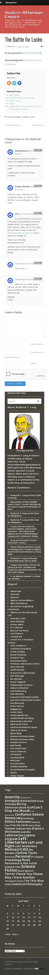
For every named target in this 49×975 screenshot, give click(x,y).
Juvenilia (26, 831)
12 (23, 917)
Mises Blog (15, 733)
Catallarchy (16, 636)
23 (7, 925)
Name (37, 344)
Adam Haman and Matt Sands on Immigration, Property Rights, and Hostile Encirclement (24, 549)
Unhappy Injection (13, 125)
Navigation (11, 2)
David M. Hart (17, 657)
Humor (10, 828)
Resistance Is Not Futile (21, 863)
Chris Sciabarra (18, 645)
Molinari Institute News (22, 736)
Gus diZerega (17, 675)
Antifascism (25, 797)
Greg (12, 540)
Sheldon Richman (18, 766)
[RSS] (9, 83)
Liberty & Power (31, 53)
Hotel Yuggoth (18, 681)
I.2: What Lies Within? (24, 577)
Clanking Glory (38, 125)
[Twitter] (14, 83)
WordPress (18, 968)
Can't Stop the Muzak (23, 809)
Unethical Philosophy (26, 884)
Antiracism (28, 801)
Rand (26, 860)
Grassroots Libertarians (22, 672)
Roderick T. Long (18, 495)
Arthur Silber (17, 624)
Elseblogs (28, 818)
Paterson (10, 856)
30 (7, 928)
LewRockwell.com (19, 715)
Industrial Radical (19, 687)
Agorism (14, 597)
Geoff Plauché (17, 669)
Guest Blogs (34, 825)
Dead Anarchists (18, 660)
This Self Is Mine (15, 572)
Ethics (10, 821)
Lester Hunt (16, 712)
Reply (37, 150)
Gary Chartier (17, 666)
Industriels (23, 828)
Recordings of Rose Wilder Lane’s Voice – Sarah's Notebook (24, 503)
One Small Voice (18, 748)
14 (34, 917)
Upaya (13, 772)
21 (34, 921)
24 (13, 925)
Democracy (14, 818)
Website (34, 363)
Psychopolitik (17, 757)
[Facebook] (19, 83)
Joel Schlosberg (18, 691)
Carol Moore (16, 633)
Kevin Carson (17, 706)
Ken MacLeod (17, 703)
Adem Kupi (15, 591)
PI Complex (37, 856)
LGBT (18, 846)
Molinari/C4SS (16, 849)
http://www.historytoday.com (20, 233)
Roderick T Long (18, 513)
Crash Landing (17, 651)
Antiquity (12, 801)
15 (39, 917)
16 (7, 921)
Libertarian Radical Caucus (23, 727)
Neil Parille (15, 745)
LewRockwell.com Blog (21, 718)
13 (29, 917)
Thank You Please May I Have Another (24, 875)
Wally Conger (17, 775)
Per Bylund (15, 754)
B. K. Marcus (16, 627)
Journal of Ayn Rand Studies (24, 697)
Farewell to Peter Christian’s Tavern (22, 541)
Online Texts (28, 117)
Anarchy (12, 796)
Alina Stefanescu (18, 603)
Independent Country (21, 685)
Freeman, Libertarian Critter (24, 663)
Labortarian (14, 835)
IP (33, 828)
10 (13, 917)
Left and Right (14, 117)
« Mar (8, 934)
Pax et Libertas (18, 751)
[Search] (38, 401)
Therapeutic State (14, 881)
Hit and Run (16, 678)
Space (21, 870)
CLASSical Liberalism (20, 648)
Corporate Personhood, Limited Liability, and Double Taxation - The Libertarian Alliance (22, 530)
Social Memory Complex (22, 769)
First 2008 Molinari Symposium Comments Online (22, 534)
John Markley (17, 694)
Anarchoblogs (17, 621)
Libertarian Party (19, 724)
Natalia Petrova (18, 742)
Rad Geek (15, 760)
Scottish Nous (17, 763)
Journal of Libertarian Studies (25, 700)
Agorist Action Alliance (22, 600)
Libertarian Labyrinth (21, 721)
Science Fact (13, 867)
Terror (10, 873)
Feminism (23, 822)
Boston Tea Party (19, 630)
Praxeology (13, 860)
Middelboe (29, 846)
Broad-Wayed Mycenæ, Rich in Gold (22, 559)
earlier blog (13, 482)
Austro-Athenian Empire (23, 14)
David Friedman (18, 654)
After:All (14, 594)
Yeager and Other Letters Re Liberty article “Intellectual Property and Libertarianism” (23, 567)
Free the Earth (19, 825)
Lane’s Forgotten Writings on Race (24, 507)
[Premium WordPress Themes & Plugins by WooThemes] (39, 968)
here (35, 473)
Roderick (11, 46)
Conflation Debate (29, 814)
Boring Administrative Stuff (19, 805)
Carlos (18, 263)
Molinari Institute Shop (22, 739)
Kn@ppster (16, 709)
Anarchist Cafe (17, 618)
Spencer (29, 870)
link (25, 268)
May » (15, 934)
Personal (23, 856)
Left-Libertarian (16, 840)
